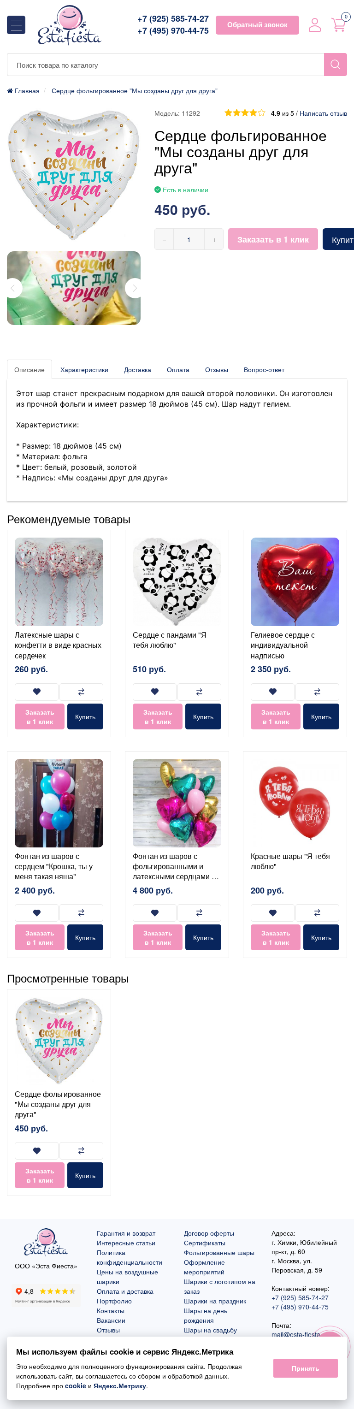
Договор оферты (209, 1232)
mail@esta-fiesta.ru (299, 1334)
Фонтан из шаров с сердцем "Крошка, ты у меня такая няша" (54, 866)
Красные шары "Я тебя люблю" (290, 861)
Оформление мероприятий (204, 1266)
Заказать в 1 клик (273, 239)
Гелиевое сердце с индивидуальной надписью (283, 645)
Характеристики (84, 369)
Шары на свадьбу (210, 1329)
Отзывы (216, 369)
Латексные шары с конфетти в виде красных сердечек (58, 645)
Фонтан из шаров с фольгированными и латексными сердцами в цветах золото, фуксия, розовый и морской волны (174, 882)
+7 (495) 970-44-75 (173, 30)
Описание (29, 369)
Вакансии (111, 1320)
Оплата (178, 369)
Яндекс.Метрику (120, 1385)
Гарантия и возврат (126, 1232)
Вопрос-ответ (264, 369)
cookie (75, 1385)
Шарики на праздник (215, 1300)
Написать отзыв (323, 113)
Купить (85, 716)
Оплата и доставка (125, 1291)
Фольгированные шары (219, 1252)
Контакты (110, 1310)
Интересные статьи (126, 1242)
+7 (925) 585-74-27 (173, 18)
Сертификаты (204, 1242)
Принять (305, 1368)
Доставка (137, 369)
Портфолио (114, 1300)
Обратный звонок (257, 24)
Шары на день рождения (205, 1315)
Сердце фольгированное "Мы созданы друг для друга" (58, 1104)
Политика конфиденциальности (129, 1257)
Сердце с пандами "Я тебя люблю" (169, 639)
